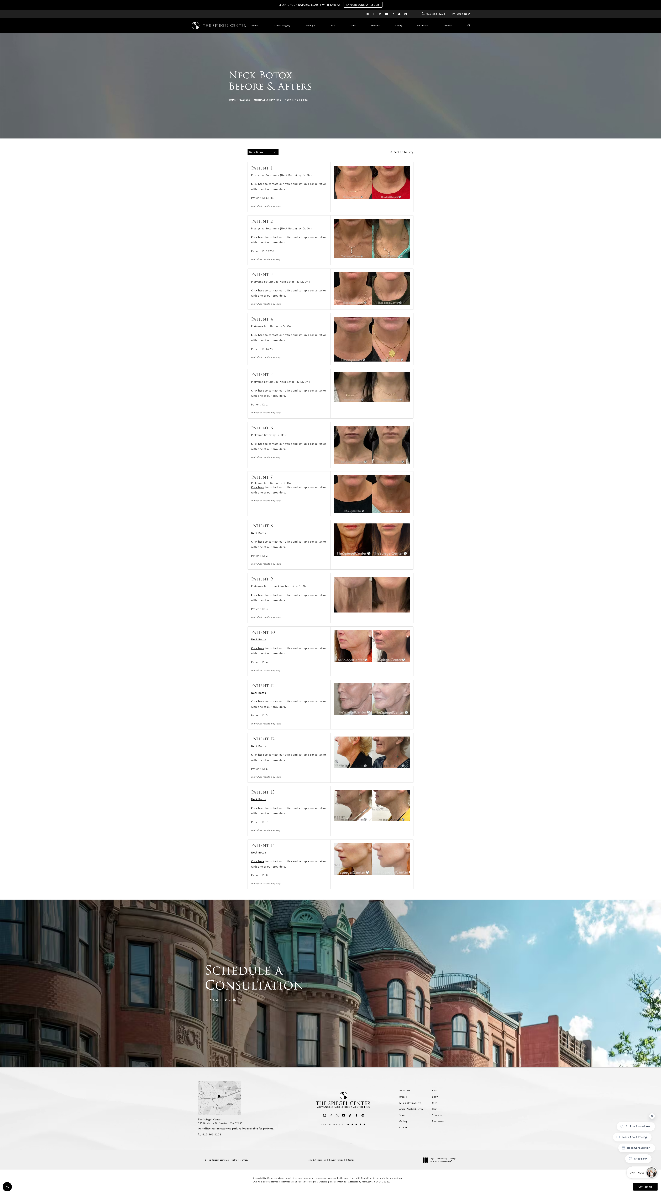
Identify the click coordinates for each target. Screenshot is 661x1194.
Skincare (375, 25)
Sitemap (350, 1160)
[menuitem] (367, 14)
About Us (404, 1090)
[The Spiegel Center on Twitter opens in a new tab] (380, 14)
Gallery (398, 25)
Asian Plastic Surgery (411, 1109)
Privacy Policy (336, 1160)
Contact (448, 25)
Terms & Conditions (316, 1160)
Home (232, 100)
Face (434, 1090)
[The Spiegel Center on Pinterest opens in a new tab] (405, 14)
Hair (332, 25)
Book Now (463, 13)
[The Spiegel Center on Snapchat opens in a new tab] (399, 14)
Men (434, 1103)
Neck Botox (258, 533)
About (254, 25)
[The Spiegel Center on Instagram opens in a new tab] (367, 14)
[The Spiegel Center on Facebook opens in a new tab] (373, 14)
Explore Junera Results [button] (363, 5)
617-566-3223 (381, 1181)
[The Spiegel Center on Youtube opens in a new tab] (386, 14)
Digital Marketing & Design (443, 1160)
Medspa (310, 25)
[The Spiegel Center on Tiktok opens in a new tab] (393, 14)
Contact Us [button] (645, 1186)
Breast (403, 1096)
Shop (353, 25)
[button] (7, 1186)
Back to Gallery (403, 152)
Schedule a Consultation (226, 1000)
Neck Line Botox (296, 100)
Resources (422, 25)
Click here (257, 184)
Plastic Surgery (282, 25)
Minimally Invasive (267, 100)
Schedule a (254, 978)
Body (435, 1096)
